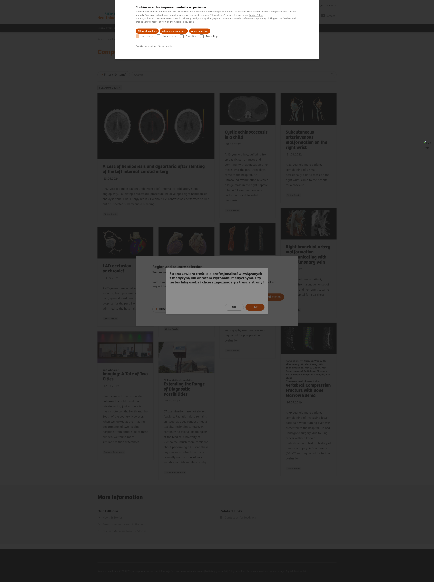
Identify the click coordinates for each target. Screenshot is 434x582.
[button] (427, 144)
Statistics (191, 36)
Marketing (212, 36)
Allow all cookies (147, 31)
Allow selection (199, 31)
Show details (165, 46)
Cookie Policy (256, 15)
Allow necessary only (174, 31)
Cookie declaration (146, 46)
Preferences (169, 36)
